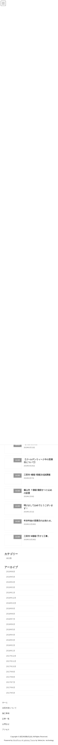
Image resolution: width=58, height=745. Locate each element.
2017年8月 (10, 677)
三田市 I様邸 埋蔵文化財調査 (37, 474)
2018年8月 (10, 614)
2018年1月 (10, 651)
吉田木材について (9, 708)
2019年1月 (10, 593)
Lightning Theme (29, 740)
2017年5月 (10, 693)
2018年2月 (10, 645)
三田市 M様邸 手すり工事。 (37, 536)
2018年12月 (11, 598)
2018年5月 (10, 630)
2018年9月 (10, 608)
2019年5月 (10, 577)
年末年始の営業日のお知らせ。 (38, 520)
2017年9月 (10, 672)
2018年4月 (10, 635)
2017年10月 (11, 666)
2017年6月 (10, 687)
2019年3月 (10, 587)
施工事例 (5, 713)
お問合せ (5, 724)
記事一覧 (5, 719)
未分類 (9, 558)
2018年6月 (10, 624)
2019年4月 (10, 582)
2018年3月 (10, 640)
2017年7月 (10, 682)
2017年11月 (11, 661)
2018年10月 (11, 603)
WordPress (17, 740)
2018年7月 (10, 619)
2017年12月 (11, 656)
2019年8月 (10, 572)
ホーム (5, 702)
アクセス (5, 729)
